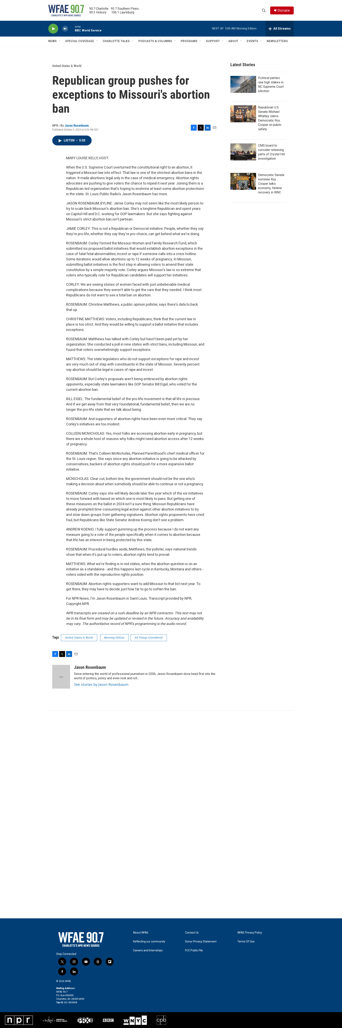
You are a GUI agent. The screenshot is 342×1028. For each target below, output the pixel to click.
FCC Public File (194, 950)
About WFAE (140, 932)
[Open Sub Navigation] (59, 41)
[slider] (71, 28)
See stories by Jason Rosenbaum (101, 684)
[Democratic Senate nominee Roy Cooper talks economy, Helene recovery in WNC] (243, 181)
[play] (53, 28)
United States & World (66, 66)
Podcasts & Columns (155, 41)
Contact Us (192, 932)
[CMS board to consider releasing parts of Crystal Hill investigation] (243, 151)
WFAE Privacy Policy (249, 932)
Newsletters (277, 41)
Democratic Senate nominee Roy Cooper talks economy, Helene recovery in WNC (271, 183)
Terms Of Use (246, 941)
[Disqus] (171, 763)
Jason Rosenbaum (77, 125)
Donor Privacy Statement (201, 941)
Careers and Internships (148, 950)
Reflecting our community (149, 941)
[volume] (65, 28)
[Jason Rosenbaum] (61, 677)
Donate (283, 10)
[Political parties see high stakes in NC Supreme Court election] (243, 84)
